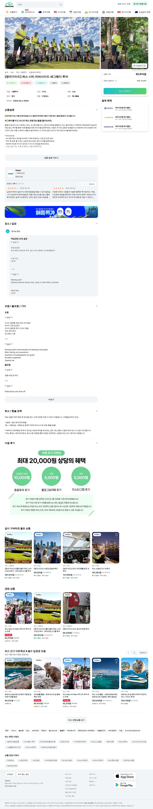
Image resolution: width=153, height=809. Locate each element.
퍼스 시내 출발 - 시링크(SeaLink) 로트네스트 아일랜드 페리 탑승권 (104, 695)
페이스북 (92, 774)
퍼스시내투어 (31, 747)
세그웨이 (36, 760)
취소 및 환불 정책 (70, 789)
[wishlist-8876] (58, 660)
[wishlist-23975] (145, 660)
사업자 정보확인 (88, 803)
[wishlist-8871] (87, 595)
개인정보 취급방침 (71, 785)
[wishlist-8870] (116, 660)
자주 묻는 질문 (69, 796)
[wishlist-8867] (116, 534)
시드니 (13, 730)
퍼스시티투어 (98, 760)
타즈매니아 (71, 730)
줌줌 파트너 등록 (124, 4)
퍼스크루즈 (123, 742)
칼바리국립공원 (13, 742)
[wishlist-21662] (29, 534)
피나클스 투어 (29, 742)
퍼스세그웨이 (67, 760)
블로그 (92, 781)
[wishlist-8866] (58, 534)
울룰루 (62, 730)
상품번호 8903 (35, 72)
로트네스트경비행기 (49, 747)
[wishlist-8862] (87, 534)
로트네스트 (65, 742)
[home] (9, 4)
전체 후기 (92, 785)
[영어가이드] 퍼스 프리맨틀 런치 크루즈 (76, 570)
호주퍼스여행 (129, 760)
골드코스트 (53, 730)
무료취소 (10, 760)
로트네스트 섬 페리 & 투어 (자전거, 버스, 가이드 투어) (134, 695)
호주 (6, 72)
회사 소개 (68, 774)
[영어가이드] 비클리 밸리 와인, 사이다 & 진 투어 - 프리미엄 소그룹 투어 (18, 570)
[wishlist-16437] (29, 660)
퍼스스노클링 (97, 742)
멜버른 (21, 730)
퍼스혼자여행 (114, 760)
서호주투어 (23, 760)
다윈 (120, 730)
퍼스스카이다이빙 (139, 742)
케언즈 (43, 730)
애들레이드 (101, 730)
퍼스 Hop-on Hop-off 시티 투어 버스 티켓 (18, 630)
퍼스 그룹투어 (21, 72)
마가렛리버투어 (80, 742)
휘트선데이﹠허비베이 (86, 730)
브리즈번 (35, 730)
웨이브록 (110, 742)
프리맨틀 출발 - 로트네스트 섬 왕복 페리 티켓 (47, 695)
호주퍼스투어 (12, 766)
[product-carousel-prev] (80, 184)
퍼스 (12, 72)
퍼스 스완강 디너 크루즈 (101, 569)
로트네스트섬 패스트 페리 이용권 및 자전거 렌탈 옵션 (18, 695)
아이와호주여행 (51, 760)
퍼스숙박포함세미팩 (47, 742)
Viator (18, 170)
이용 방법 (68, 778)
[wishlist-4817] (29, 595)
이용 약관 (68, 781)
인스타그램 (92, 778)
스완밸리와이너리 (14, 747)
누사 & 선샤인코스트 (132, 730)
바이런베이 (112, 730)
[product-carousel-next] (84, 184)
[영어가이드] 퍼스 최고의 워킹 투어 (76, 629)
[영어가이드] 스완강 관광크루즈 (46, 569)
